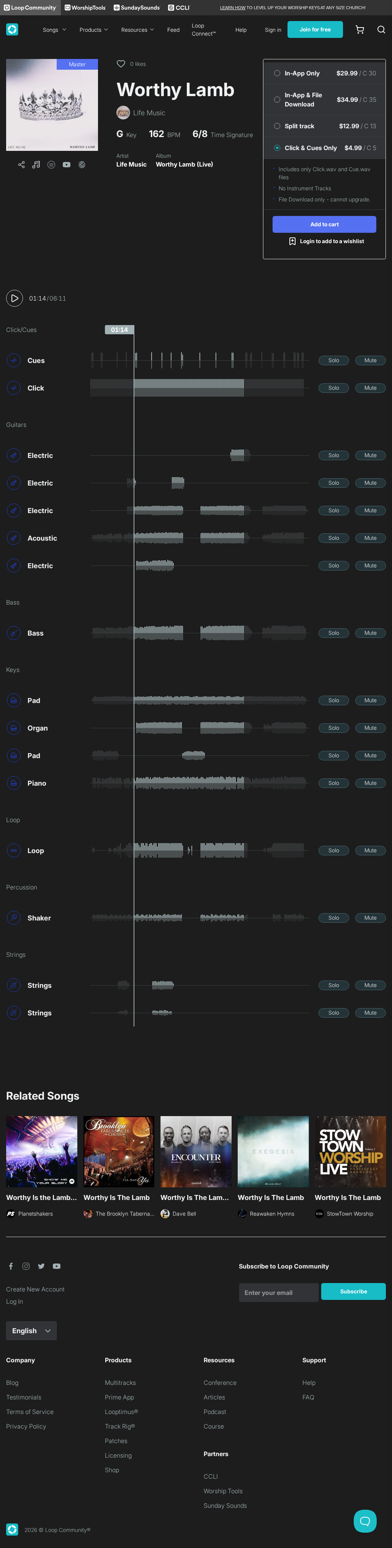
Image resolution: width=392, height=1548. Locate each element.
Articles (214, 1397)
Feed (173, 29)
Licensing (118, 1455)
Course (214, 1426)
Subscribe (353, 1291)
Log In (14, 1301)
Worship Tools (223, 1491)
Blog (12, 1382)
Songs (50, 29)
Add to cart (324, 224)
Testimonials (23, 1397)
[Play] (14, 298)
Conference (220, 1382)
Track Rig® (120, 1426)
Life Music (131, 164)
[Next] (381, 1154)
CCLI (211, 1476)
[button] (52, 104)
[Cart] (359, 29)
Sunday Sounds (225, 1505)
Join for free (315, 29)
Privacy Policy (26, 1426)
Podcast (215, 1412)
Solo (333, 360)
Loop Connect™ (204, 29)
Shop (112, 1470)
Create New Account (35, 1289)
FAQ (308, 1397)
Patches (116, 1441)
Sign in (273, 29)
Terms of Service (30, 1412)
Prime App (119, 1397)
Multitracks (120, 1382)
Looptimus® (121, 1412)
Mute (370, 360)
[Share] (21, 164)
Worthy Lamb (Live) (184, 164)
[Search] (381, 29)
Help (241, 29)
